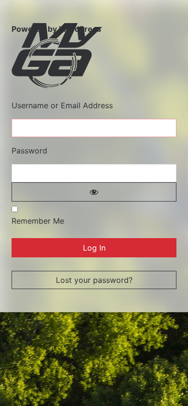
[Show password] (94, 192)
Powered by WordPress (56, 29)
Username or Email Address (62, 105)
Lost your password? (94, 280)
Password (29, 150)
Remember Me (38, 221)
